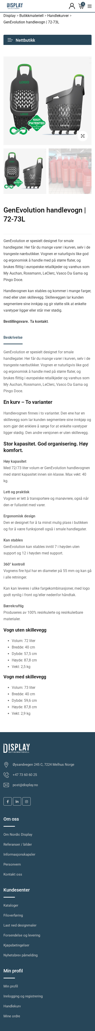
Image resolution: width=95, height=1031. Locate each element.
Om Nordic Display (17, 834)
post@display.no (25, 785)
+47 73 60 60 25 (25, 775)
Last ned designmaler (19, 925)
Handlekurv (12, 1006)
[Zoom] (82, 136)
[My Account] (72, 5)
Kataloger (10, 905)
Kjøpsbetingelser (16, 945)
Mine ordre (11, 1016)
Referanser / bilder (17, 844)
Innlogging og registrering (23, 996)
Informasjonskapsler (19, 854)
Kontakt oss (12, 874)
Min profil (10, 986)
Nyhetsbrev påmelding (20, 955)
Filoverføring (13, 915)
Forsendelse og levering (21, 935)
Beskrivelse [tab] (13, 337)
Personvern (12, 864)
